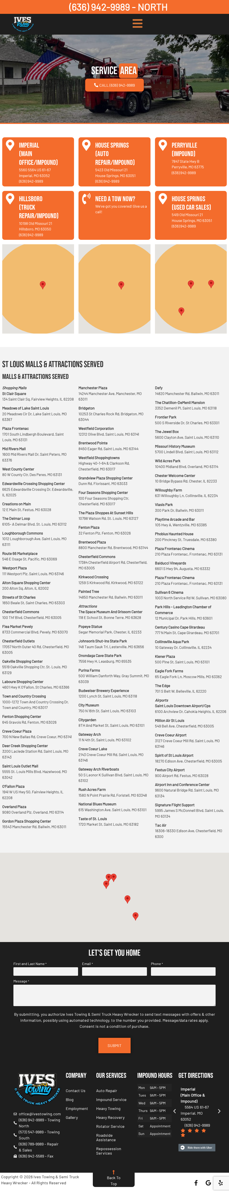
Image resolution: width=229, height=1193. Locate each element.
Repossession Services (108, 1150)
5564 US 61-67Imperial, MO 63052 (195, 1113)
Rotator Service (110, 1126)
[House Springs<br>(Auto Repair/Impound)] (86, 145)
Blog (70, 1099)
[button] (42, 285)
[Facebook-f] (195, 1183)
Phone (157, 963)
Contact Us (75, 1090)
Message (21, 981)
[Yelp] (220, 1183)
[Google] (208, 1183)
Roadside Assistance (106, 1137)
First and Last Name (30, 963)
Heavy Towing (108, 1108)
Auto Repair (106, 1090)
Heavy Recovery (110, 1117)
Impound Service (111, 1099)
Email (87, 963)
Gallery (72, 1117)
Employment (77, 1108)
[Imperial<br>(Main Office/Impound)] (10, 145)
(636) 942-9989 (31, 181)
